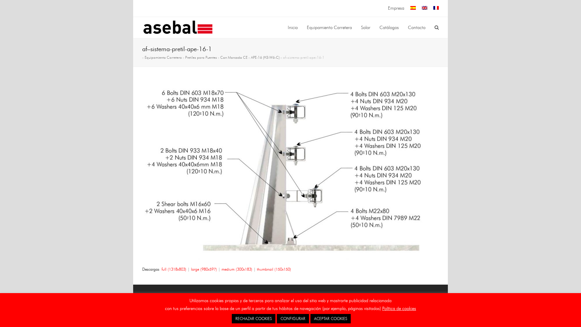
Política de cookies (399, 308)
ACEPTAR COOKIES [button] (330, 318)
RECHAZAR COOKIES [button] (253, 318)
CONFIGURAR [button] (293, 318)
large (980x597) (204, 269)
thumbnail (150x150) (274, 269)
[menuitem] (413, 8)
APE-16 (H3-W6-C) (265, 57)
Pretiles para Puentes (201, 57)
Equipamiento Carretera (163, 57)
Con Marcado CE (234, 57)
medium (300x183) (237, 269)
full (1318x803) (174, 269)
